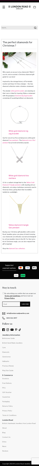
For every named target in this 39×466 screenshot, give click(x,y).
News (4, 446)
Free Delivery (7, 383)
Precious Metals (8, 366)
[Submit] (35, 27)
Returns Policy (7, 406)
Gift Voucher (6, 392)
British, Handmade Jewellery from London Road (19, 423)
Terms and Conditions (12, 296)
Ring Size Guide (7, 370)
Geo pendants (13, 140)
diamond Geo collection (17, 248)
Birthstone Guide (8, 338)
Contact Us (6, 437)
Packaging (6, 401)
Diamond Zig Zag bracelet (23, 96)
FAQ (3, 388)
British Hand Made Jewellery (12, 343)
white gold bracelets (17, 91)
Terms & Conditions (9, 415)
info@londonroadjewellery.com (18, 313)
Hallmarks (5, 361)
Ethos (4, 442)
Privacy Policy (7, 411)
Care (4, 347)
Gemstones (6, 357)
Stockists (5, 378)
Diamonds (5, 352)
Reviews (5, 451)
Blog (3, 432)
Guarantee (6, 397)
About (4, 428)
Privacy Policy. (10, 298)
